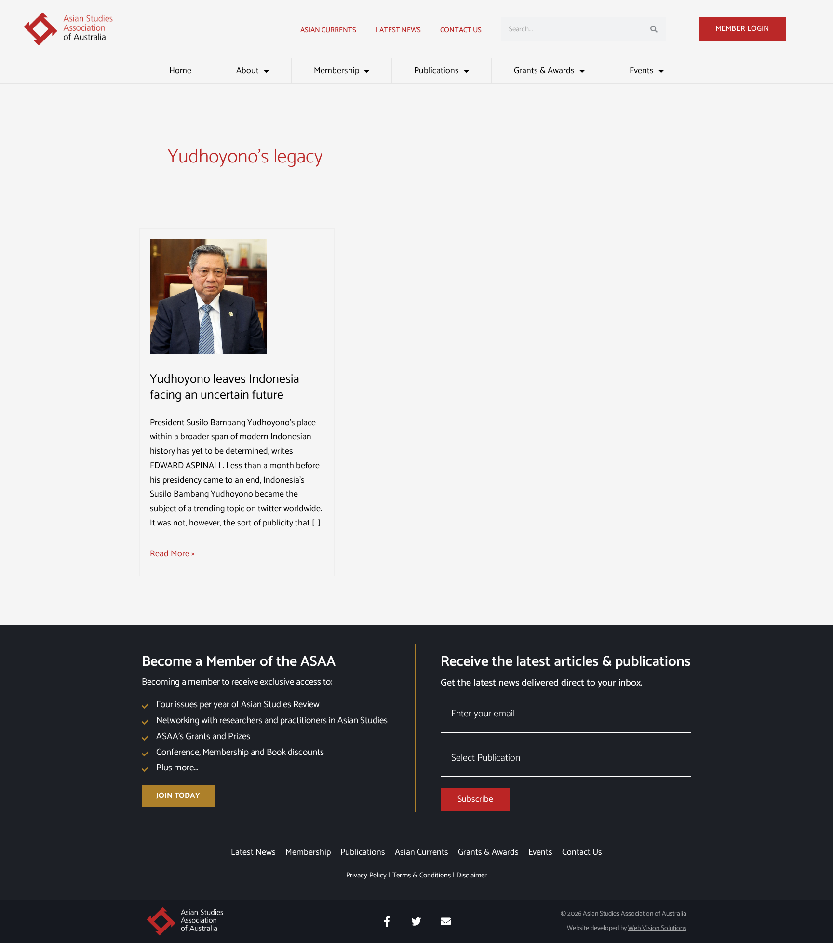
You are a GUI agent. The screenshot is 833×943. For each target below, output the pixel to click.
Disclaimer (472, 875)
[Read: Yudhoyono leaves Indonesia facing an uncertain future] (208, 296)
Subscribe (475, 799)
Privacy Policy (366, 875)
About (247, 71)
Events (642, 71)
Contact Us (461, 30)
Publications (436, 71)
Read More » (172, 554)
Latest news (398, 30)
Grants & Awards (544, 71)
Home (180, 71)
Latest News (253, 852)
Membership (336, 71)
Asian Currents (328, 30)
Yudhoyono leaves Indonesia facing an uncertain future (224, 387)
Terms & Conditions (421, 875)
